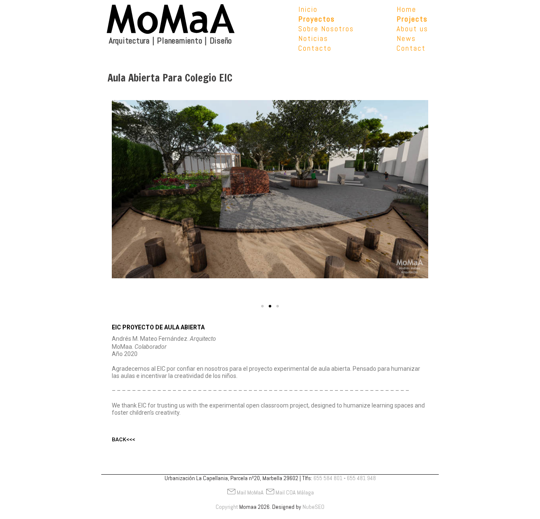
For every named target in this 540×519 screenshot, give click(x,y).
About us (412, 28)
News (406, 38)
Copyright (227, 507)
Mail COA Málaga (294, 492)
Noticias (313, 38)
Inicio (308, 9)
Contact (411, 48)
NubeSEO (313, 507)
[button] (262, 306)
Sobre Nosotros (326, 28)
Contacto (315, 48)
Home (406, 9)
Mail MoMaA (250, 492)
